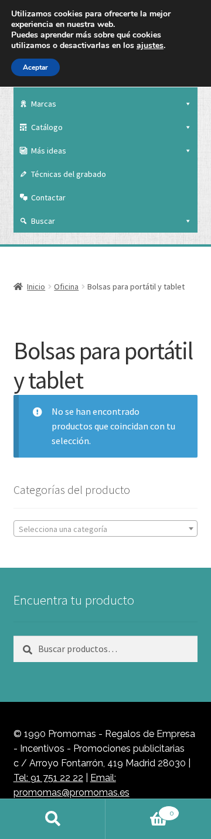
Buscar (43, 221)
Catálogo (47, 127)
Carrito (140, 809)
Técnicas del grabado (68, 174)
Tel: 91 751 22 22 (48, 777)
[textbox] (106, 529)
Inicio (36, 286)
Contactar (48, 197)
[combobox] (105, 528)
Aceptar (35, 67)
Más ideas (48, 150)
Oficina (66, 286)
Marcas (43, 103)
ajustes (150, 45)
